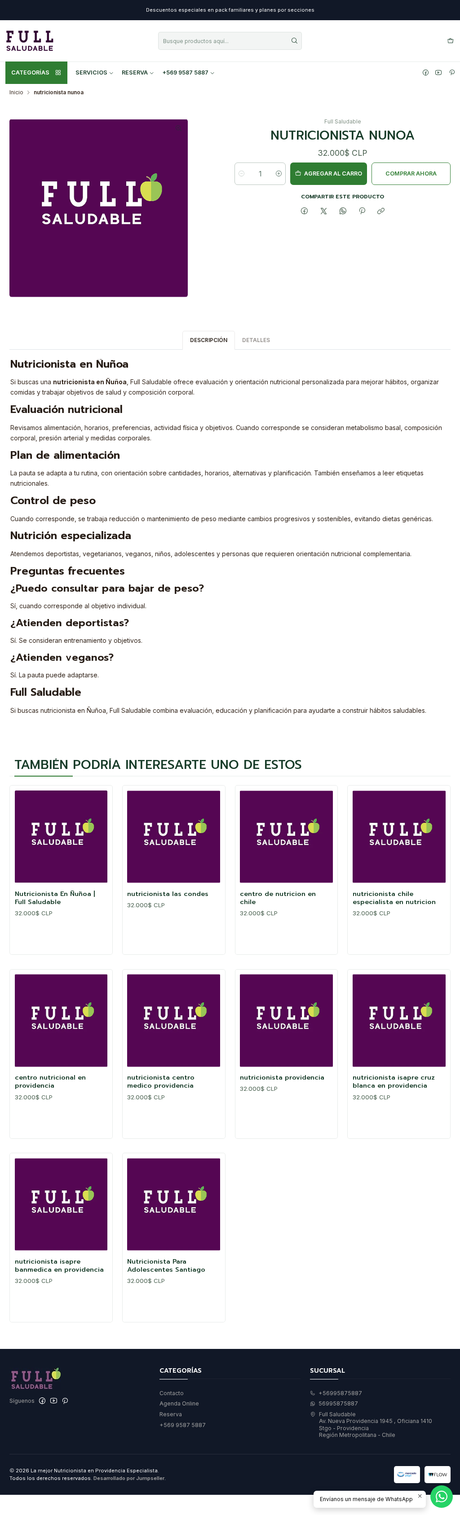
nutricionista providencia (282, 1077)
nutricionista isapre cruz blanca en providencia (394, 1081)
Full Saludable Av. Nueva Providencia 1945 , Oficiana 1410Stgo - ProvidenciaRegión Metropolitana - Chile (375, 1424)
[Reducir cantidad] (241, 173)
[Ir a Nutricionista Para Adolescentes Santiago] (173, 1204)
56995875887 (338, 1403)
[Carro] (450, 41)
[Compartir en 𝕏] (324, 212)
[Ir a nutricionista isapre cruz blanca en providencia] (399, 1020)
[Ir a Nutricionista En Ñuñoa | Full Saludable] (61, 836)
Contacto (171, 1393)
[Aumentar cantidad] (278, 173)
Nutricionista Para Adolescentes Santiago (166, 1265)
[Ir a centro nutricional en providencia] (61, 1020)
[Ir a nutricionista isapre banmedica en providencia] (61, 1204)
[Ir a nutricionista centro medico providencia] (173, 1020)
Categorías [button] (30, 72)
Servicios (91, 72)
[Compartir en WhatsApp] (342, 212)
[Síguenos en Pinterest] (452, 72)
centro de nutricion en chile (278, 898)
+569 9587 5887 (185, 72)
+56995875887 (340, 1393)
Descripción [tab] (208, 340)
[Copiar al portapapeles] (381, 212)
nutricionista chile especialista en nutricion (394, 898)
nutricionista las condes (167, 893)
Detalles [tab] (256, 340)
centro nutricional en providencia (50, 1081)
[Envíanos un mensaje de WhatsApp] (441, 1496)
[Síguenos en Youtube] (438, 72)
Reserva (135, 72)
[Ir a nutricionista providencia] (286, 1020)
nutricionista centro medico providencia (161, 1081)
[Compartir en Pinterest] (362, 212)
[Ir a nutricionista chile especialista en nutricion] (399, 836)
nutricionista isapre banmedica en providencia (59, 1265)
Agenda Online (179, 1403)
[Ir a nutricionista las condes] (173, 836)
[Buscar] (294, 41)
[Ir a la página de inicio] (29, 41)
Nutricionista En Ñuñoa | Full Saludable (55, 898)
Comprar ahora (411, 173)
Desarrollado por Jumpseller (128, 1478)
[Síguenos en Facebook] (425, 72)
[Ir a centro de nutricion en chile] (286, 836)
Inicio (16, 92)
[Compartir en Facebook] (304, 212)
